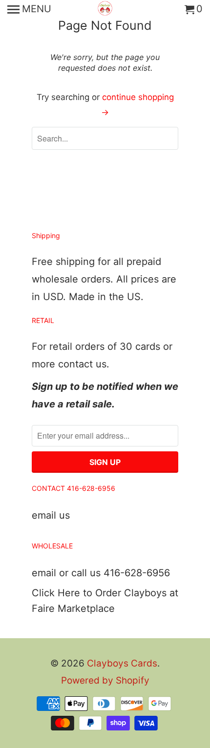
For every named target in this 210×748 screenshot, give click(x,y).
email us (51, 515)
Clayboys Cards (122, 663)
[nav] (29, 10)
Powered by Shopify (105, 680)
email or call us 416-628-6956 (101, 573)
